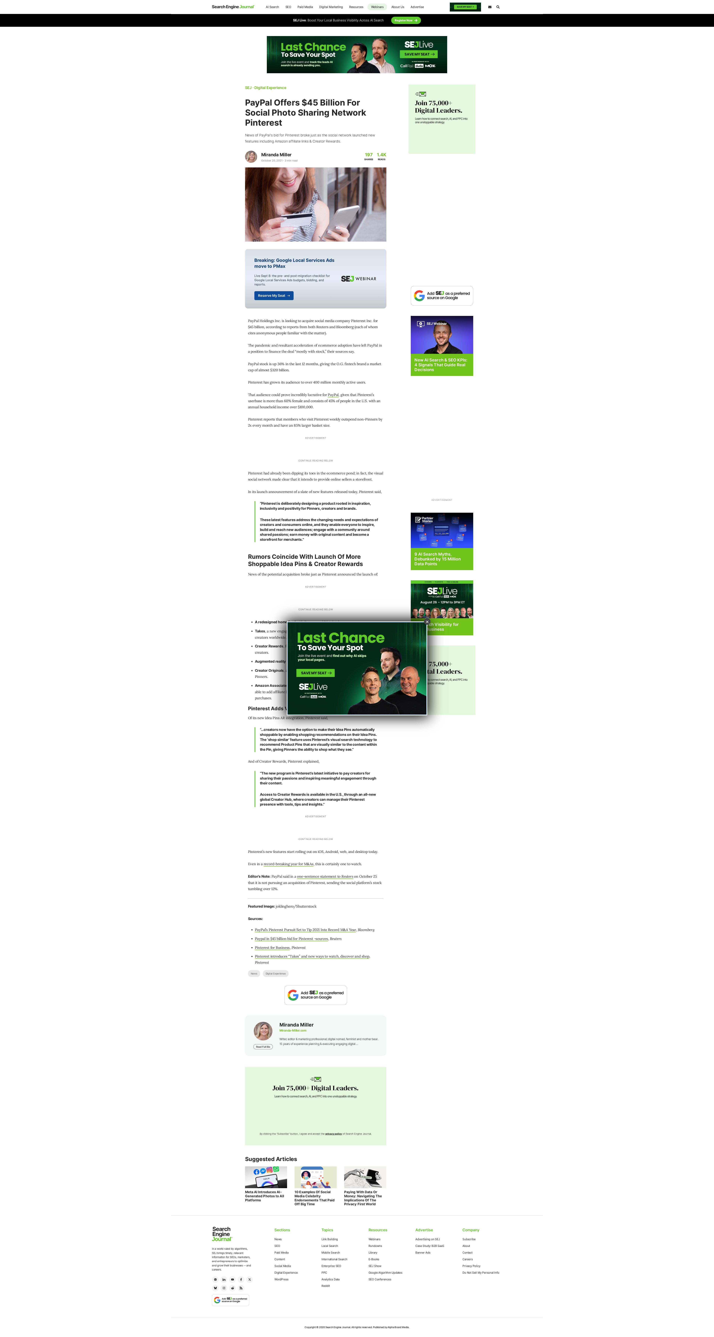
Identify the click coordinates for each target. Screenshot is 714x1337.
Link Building (329, 1239)
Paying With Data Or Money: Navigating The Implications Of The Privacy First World (363, 1198)
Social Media (282, 1266)
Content (279, 1259)
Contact (467, 1252)
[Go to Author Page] (251, 157)
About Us (397, 7)
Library (373, 1252)
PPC (324, 1272)
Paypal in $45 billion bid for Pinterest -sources (291, 938)
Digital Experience (276, 973)
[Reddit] (232, 1288)
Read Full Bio (263, 1046)
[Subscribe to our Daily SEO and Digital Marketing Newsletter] (490, 7)
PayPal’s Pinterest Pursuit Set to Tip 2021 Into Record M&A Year (305, 929)
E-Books (374, 1259)
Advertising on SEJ (427, 1239)
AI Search (272, 7)
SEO (288, 7)
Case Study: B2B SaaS (429, 1246)
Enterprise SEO (331, 1266)
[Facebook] (241, 1279)
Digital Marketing (331, 7)
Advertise (417, 7)
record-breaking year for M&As (288, 864)
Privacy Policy (471, 1266)
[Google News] (215, 1279)
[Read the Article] (266, 1177)
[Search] (498, 7)
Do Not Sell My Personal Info (480, 1272)
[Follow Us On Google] (315, 995)
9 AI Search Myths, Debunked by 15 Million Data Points (437, 559)
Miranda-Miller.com (292, 1030)
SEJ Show (375, 1266)
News (254, 973)
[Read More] (442, 530)
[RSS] (241, 1288)
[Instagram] (224, 1288)
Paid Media (305, 7)
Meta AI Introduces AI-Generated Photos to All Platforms (264, 1196)
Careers (467, 1259)
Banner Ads (422, 1252)
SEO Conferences (380, 1279)
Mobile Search (330, 1252)
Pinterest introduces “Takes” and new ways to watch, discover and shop (312, 956)
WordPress (281, 1279)
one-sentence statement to (325, 876)
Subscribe (468, 1239)
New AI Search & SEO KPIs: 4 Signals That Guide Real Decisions (440, 365)
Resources (356, 7)
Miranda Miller (276, 154)
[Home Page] (233, 7)
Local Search (329, 1246)
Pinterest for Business (272, 947)
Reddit (325, 1286)
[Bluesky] (215, 1288)
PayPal (333, 394)
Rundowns (375, 1246)
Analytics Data (330, 1279)
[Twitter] (249, 1279)
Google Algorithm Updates (385, 1272)
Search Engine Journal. (338, 1327)
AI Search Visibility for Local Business (436, 627)
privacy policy (333, 1133)
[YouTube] (232, 1279)
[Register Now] (442, 334)
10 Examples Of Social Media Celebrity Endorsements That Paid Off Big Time (315, 1198)
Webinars (377, 7)
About (466, 1246)
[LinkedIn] (224, 1279)
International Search (334, 1259)
